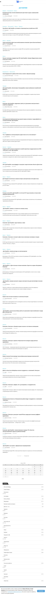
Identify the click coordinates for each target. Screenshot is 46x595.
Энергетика (23, 580)
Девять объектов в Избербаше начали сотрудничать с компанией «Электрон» (21, 370)
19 (17, 472)
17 (5, 472)
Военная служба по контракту (23, 503)
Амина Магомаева (8, 298)
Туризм (5, 569)
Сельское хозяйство (23, 563)
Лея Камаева (7, 180)
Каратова (6, 30)
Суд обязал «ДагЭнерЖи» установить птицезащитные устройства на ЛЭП (20, 28)
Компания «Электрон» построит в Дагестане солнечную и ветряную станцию (21, 237)
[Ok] (43, 1)
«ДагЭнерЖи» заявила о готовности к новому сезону (15, 208)
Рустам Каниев (7, 152)
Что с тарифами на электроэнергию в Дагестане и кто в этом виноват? (19, 134)
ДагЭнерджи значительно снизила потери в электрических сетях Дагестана (21, 178)
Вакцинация (23, 501)
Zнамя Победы (23, 489)
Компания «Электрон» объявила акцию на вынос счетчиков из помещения (20, 326)
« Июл (23, 478)
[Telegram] (42, 1)
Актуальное (6, 492)
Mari (5, 372)
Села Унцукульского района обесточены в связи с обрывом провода (19, 73)
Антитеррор (23, 496)
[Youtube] (40, 1)
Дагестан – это (23, 506)
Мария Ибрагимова (8, 106)
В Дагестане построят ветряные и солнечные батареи (15, 296)
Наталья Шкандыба (8, 15)
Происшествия (7, 559)
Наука (23, 529)
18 (11, 472)
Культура (5, 517)
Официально (23, 549)
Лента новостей (7, 521)
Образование (6, 541)
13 (23, 470)
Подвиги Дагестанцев (23, 552)
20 (23, 472)
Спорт (5, 565)
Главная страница (6, 5)
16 (40, 470)
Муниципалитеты (7, 525)
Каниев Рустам (7, 45)
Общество (6, 545)
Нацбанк (23, 532)
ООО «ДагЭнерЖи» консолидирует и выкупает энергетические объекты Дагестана (22, 164)
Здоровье (6, 509)
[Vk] (41, 1)
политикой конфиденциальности (15, 591)
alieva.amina (7, 91)
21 (28, 472)
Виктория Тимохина (8, 358)
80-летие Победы (23, 486)
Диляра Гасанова (8, 314)
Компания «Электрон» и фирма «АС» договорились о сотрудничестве (19, 384)
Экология (23, 574)
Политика (6, 555)
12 (17, 470)
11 (11, 470)
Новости (5, 537)
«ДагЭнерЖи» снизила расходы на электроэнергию (15, 251)
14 (28, 470)
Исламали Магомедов (9, 75)
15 (34, 470)
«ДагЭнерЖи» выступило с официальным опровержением (17, 445)
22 (34, 472)
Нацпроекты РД (23, 534)
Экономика (6, 576)
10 (5, 470)
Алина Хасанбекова (8, 210)
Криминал (6, 513)
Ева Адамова (7, 61)
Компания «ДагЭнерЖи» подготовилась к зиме (14, 222)
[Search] (45, 1)
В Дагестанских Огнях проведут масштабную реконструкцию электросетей (20, 356)
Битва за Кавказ (23, 498)
